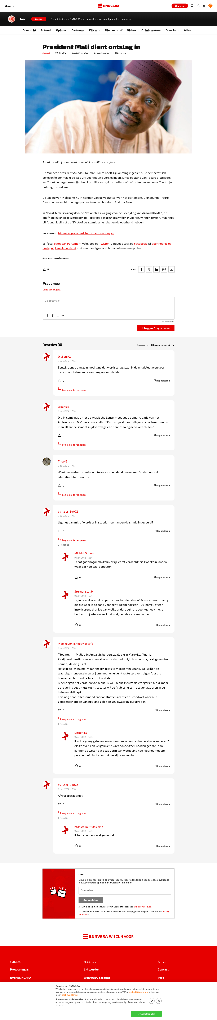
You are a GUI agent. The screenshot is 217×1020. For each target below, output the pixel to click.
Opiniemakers (151, 30)
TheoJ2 (62, 461)
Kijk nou (94, 30)
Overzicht (29, 30)
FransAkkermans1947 (88, 826)
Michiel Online (84, 553)
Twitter (104, 243)
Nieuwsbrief (113, 30)
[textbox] (108, 304)
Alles (187, 30)
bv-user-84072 (68, 511)
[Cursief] (52, 316)
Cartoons (77, 30)
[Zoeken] (192, 6)
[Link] (62, 316)
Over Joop (172, 30)
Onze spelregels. (52, 289)
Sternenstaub (83, 591)
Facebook (140, 243)
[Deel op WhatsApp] (164, 269)
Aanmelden (90, 899)
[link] (57, 257)
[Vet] (47, 316)
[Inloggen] (204, 6)
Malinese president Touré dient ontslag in (86, 233)
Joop (23, 19)
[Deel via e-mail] (171, 269)
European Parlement (67, 243)
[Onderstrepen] (57, 316)
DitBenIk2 (64, 356)
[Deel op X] (149, 269)
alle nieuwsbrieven (142, 906)
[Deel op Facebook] (141, 269)
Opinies (61, 30)
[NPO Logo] (210, 6)
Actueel (46, 30)
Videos (132, 30)
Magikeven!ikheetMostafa (75, 643)
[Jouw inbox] (198, 5)
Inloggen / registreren (156, 327)
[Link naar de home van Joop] (11, 19)
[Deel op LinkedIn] (156, 269)
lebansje (63, 406)
